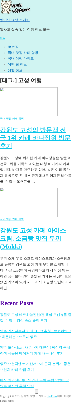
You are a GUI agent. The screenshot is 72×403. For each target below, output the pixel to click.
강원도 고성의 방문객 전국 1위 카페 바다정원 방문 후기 (35, 137)
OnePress (52, 396)
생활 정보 (15, 70)
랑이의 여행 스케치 (15, 20)
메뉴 (2, 38)
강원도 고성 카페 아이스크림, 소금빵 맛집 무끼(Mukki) (33, 238)
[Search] (36, 392)
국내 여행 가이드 (21, 58)
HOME (13, 47)
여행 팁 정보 (17, 64)
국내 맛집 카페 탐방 (23, 53)
